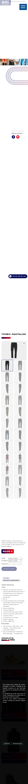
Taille (3, 558)
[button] (24, 343)
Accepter (7, 743)
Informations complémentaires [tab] (11, 580)
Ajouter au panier (9, 569)
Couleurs (4, 560)
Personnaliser (17, 743)
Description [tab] (6, 578)
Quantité (4, 564)
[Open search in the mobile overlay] (18, 1)
